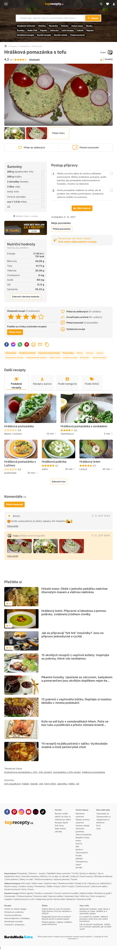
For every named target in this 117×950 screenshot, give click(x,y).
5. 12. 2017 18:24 (101, 515)
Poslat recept (40, 344)
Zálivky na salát (26, 879)
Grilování (54, 30)
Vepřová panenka (61, 879)
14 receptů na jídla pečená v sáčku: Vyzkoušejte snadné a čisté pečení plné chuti (74, 745)
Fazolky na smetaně (44, 893)
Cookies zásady (82, 825)
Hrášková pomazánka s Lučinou (20, 463)
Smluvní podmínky (84, 834)
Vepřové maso (50, 883)
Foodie (79, 855)
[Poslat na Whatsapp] (20, 344)
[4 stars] (33, 316)
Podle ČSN (32, 30)
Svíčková (74, 876)
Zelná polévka (11, 879)
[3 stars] (26, 316)
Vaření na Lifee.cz (63, 816)
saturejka (62, 783)
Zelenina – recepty (37, 873)
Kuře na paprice (98, 896)
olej (41, 783)
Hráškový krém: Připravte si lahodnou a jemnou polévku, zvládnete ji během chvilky (73, 612)
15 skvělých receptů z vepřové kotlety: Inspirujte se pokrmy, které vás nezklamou (75, 656)
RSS (77, 846)
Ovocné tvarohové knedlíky (66, 893)
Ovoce (31, 889)
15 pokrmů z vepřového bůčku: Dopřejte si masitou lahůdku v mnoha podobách (76, 701)
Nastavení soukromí (80, 815)
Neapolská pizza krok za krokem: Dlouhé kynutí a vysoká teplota (56, 917)
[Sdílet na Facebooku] (6, 344)
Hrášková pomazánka (19, 426)
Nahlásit (79, 858)
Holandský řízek (72, 896)
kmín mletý (50, 783)
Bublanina (71, 899)
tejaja (103, 52)
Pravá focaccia (86, 876)
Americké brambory (30, 876)
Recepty (13, 46)
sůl (77, 783)
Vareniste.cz (67, 433)
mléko (71, 783)
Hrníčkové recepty (25, 35)
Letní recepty (68, 30)
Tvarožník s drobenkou (14, 924)
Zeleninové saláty (99, 886)
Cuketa (80, 30)
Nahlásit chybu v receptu (27, 216)
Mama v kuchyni (13, 433)
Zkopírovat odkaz (47, 344)
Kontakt (79, 867)
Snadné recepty (70, 357)
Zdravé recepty (99, 357)
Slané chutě (55, 357)
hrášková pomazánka (93, 772)
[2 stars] (18, 316)
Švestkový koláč (84, 899)
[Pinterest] (14, 812)
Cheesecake (9, 896)
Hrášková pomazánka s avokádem (84, 426)
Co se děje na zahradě (59, 876)
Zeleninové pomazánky (49, 353)
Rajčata (90, 30)
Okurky (89, 26)
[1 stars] (11, 316)
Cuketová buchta (21, 899)
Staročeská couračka (13, 921)
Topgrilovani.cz (103, 819)
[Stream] (36, 812)
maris (45, 469)
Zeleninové (37, 46)
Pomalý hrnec (81, 883)
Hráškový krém (89, 461)
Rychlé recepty (44, 35)
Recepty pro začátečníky (99, 883)
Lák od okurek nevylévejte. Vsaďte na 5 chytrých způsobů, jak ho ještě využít (95, 926)
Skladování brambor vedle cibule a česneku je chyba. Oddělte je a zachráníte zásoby (94, 911)
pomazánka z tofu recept (67, 772)
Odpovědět (12, 526)
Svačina (99, 353)
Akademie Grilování (26, 26)
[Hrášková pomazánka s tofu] (19, 546)
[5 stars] (41, 316)
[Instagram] (21, 812)
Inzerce (79, 843)
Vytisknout (33, 344)
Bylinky (80, 353)
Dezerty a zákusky (88, 873)
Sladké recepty (53, 886)
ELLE (98, 825)
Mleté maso (37, 883)
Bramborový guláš (103, 893)
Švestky (21, 30)
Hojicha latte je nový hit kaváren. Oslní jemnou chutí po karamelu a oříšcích (56, 911)
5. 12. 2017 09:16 (101, 535)
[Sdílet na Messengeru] (13, 344)
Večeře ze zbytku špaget (15, 909)
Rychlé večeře (60, 35)
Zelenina (89, 353)
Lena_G (83, 469)
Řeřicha (44, 876)
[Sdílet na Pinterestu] (26, 344)
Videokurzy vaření (63, 819)
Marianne (100, 822)
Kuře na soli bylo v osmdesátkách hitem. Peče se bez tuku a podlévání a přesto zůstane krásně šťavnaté (74, 725)
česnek (34, 783)
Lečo (32, 899)
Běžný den (85, 357)
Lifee (98, 828)
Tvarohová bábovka (12, 915)
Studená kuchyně (27, 353)
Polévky (64, 26)
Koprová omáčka (56, 896)
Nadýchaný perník (44, 899)
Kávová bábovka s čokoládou (17, 918)
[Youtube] (28, 812)
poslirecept (10, 472)
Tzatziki (74, 879)
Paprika (43, 30)
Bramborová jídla (66, 883)
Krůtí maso (25, 883)
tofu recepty (45, 772)
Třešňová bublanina (43, 879)
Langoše (8, 899)
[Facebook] (7, 812)
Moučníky (53, 26)
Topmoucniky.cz (103, 816)
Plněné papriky (26, 893)
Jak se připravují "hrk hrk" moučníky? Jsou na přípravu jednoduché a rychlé (72, 634)
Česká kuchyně (77, 35)
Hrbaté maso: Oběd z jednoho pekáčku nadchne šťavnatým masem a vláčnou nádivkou (74, 590)
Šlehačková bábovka (103, 876)
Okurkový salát (40, 896)
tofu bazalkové (12, 783)
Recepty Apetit (61, 822)
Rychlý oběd (59, 899)
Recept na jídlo (61, 813)
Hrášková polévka (54, 461)
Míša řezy (84, 896)
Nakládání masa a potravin (58, 873)
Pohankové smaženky (14, 912)
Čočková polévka (24, 896)
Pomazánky (25, 46)
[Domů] (5, 46)
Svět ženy (59, 825)
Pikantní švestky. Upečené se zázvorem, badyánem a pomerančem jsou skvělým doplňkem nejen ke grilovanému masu (76, 680)
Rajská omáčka (86, 893)
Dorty (24, 889)
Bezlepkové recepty (14, 357)
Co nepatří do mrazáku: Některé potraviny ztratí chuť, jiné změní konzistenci (93, 918)
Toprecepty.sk (102, 813)
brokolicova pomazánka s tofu (20, 772)
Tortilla (75, 873)
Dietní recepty (68, 886)
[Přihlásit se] (114, 4)
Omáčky (42, 26)
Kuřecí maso (77, 26)
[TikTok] (43, 812)
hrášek (25, 783)
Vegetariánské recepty (36, 357)
